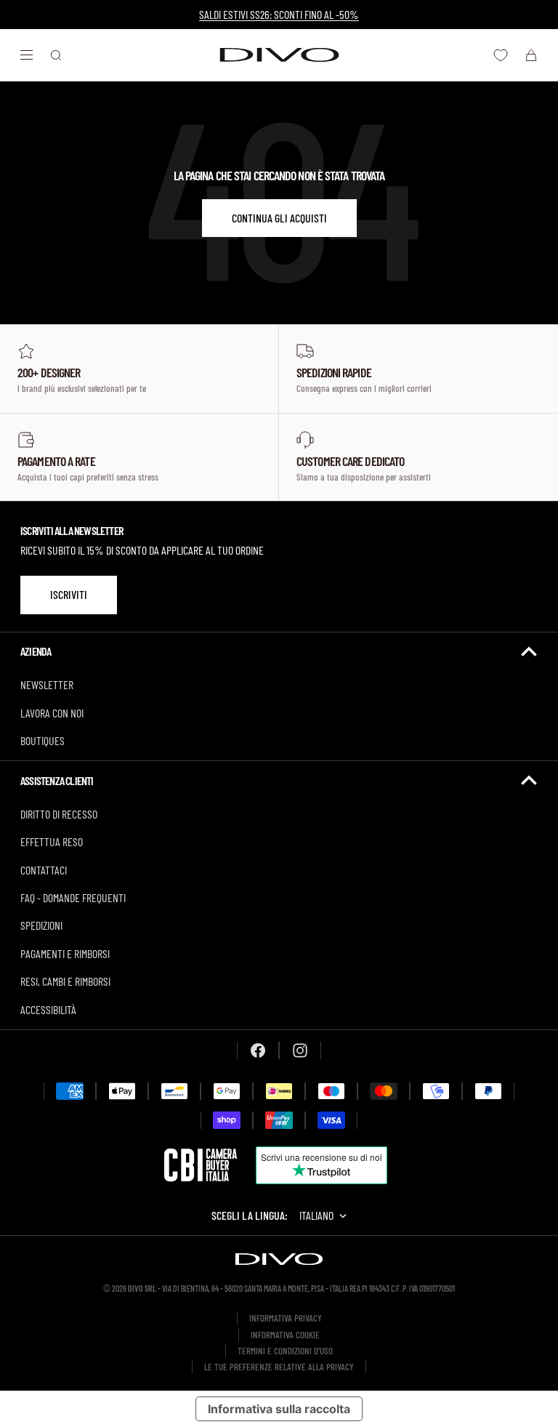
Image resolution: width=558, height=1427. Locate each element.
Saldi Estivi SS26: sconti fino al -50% (279, 14)
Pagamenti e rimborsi (65, 953)
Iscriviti (68, 594)
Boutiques (42, 740)
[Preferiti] (500, 55)
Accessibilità (48, 1009)
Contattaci (43, 870)
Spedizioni (41, 925)
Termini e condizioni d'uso (285, 1350)
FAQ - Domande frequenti (73, 897)
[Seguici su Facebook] (258, 1050)
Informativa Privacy (285, 1318)
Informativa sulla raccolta (279, 1409)
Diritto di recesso (58, 814)
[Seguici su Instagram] (300, 1050)
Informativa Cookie (285, 1334)
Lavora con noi (52, 713)
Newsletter (46, 684)
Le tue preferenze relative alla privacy (279, 1366)
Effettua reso (51, 841)
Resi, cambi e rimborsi (65, 981)
